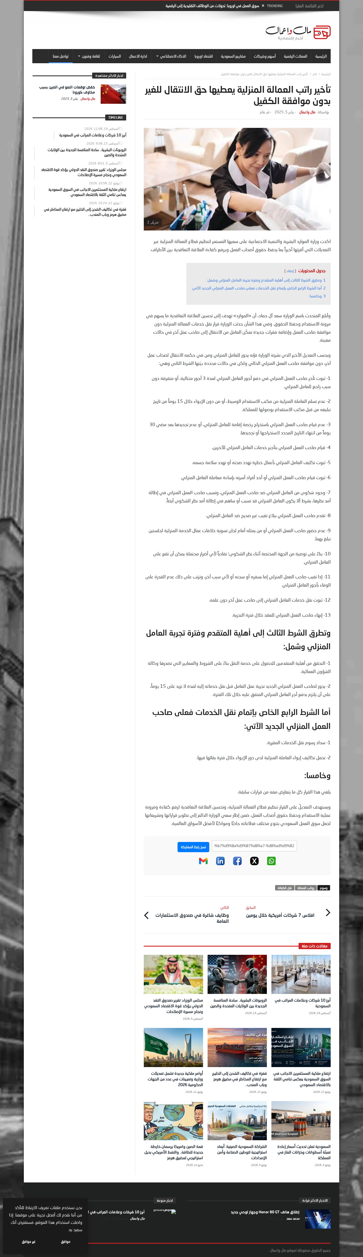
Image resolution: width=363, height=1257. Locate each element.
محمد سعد (292, 1218)
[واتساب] (271, 864)
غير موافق (28, 1241)
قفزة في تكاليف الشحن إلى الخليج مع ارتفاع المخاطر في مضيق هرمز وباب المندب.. (239, 1079)
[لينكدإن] (220, 864)
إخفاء (290, 271)
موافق (65, 1241)
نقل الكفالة (285, 888)
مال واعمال (307, 112)
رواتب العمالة (305, 888)
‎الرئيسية (326, 74)
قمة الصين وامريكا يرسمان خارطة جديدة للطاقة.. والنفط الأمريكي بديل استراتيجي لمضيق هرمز (173, 1152)
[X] (254, 864)
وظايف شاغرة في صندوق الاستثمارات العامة (192, 914)
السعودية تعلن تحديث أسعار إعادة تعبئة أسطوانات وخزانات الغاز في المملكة (304, 1152)
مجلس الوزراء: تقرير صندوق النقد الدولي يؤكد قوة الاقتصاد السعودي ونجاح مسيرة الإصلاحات (173, 1006)
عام (315, 74)
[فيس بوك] (237, 864)
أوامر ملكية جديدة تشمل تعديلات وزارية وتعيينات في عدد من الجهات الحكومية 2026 (175, 1079)
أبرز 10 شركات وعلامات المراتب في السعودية (109, 1212)
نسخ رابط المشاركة (193, 847)
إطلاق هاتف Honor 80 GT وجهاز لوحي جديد (265, 1212)
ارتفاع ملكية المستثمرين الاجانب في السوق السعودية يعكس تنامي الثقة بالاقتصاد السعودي (302, 1079)
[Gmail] (203, 864)
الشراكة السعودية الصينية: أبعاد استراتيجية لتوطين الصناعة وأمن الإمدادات (242, 1152)
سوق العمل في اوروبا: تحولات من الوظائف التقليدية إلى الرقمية (212, 5)
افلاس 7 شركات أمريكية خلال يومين (280, 911)
